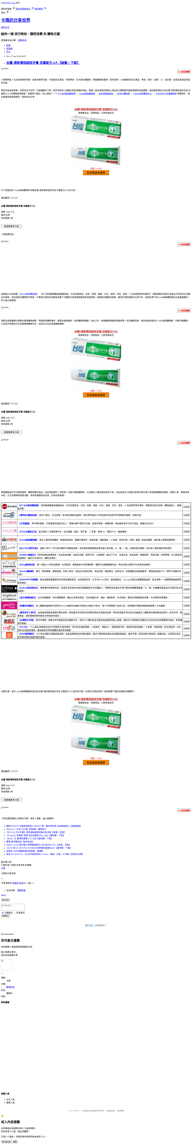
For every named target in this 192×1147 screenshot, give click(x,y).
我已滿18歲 (6, 1142)
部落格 (9, 49)
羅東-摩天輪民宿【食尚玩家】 (20, 842)
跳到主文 (5, 27)
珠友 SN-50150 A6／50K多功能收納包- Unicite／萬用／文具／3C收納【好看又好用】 (45, 854)
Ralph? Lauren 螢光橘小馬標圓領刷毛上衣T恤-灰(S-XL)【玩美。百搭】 (38, 845)
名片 (8, 52)
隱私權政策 (110, 1111)
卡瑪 (3, 868)
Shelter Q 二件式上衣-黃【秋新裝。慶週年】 (26, 829)
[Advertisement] (96, 269)
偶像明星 (21, 890)
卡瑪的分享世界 (15, 20)
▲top (3, 895)
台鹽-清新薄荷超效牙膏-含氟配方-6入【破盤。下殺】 (43, 62)
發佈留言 (5, 916)
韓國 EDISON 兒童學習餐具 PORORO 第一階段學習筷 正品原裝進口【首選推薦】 (44, 826)
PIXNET (76, 1111)
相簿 (8, 45)
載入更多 (5, 900)
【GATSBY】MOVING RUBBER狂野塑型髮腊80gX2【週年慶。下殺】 (39, 848)
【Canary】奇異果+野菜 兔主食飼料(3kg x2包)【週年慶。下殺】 (35, 835)
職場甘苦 (22, 40)
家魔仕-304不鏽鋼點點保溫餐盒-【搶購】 (25, 851)
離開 (15, 1142)
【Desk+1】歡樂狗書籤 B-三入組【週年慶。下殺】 (29, 838)
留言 (21, 883)
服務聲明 (120, 1111)
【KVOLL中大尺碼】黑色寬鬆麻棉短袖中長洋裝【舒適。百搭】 (36, 832)
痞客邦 (16, 883)
